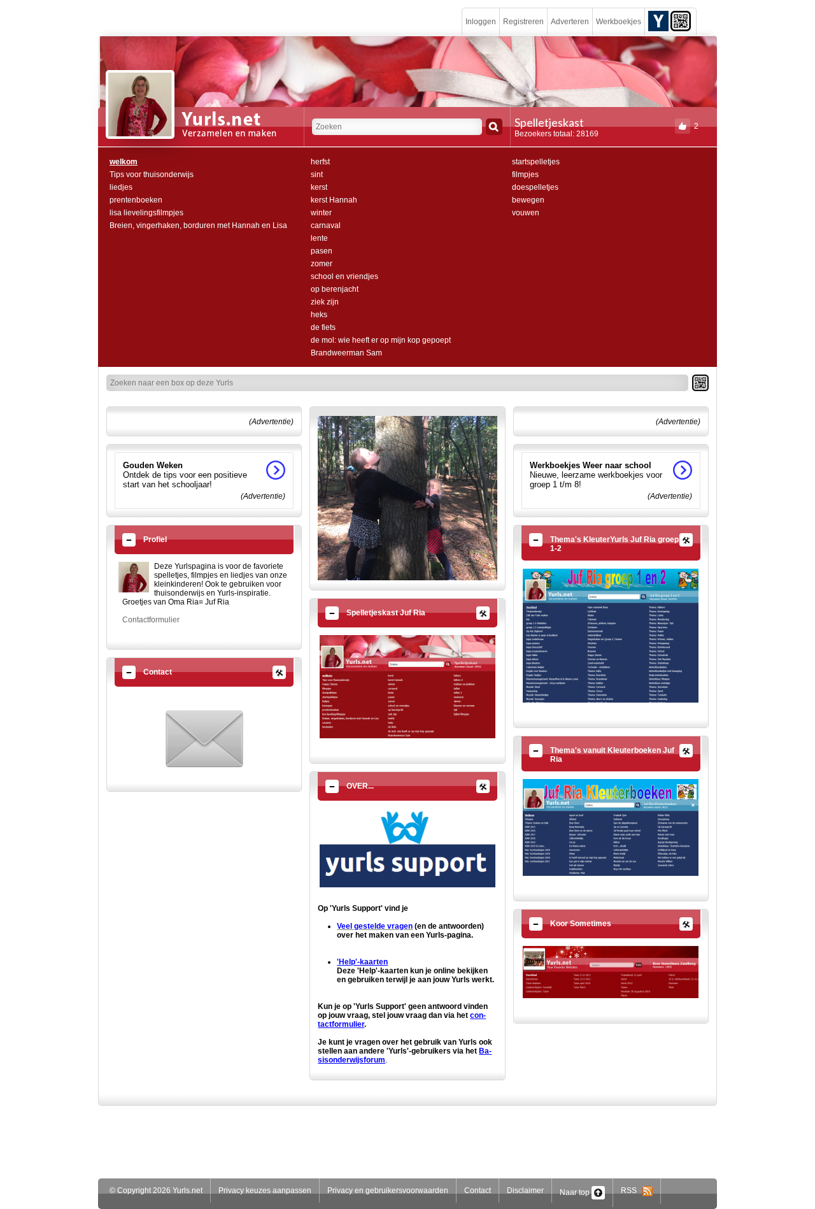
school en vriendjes (344, 276)
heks (319, 314)
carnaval (326, 225)
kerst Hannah (334, 200)
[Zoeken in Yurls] (494, 126)
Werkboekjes (618, 21)
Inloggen (480, 21)
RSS (631, 1190)
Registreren (523, 21)
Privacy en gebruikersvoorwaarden (387, 1190)
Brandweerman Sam (346, 352)
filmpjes (525, 174)
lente (319, 238)
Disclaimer (525, 1190)
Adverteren (570, 21)
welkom (124, 161)
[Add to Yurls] (658, 20)
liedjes (121, 187)
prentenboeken (136, 200)
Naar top (576, 1192)
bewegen (528, 200)
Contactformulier (151, 619)
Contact (477, 1190)
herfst (320, 161)
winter (321, 212)
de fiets (323, 327)
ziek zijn (325, 301)
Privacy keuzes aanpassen (264, 1190)
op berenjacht (334, 289)
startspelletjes (536, 161)
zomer (321, 263)
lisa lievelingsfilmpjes (146, 212)
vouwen (525, 212)
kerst (319, 187)
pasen (321, 251)
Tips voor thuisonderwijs (152, 174)
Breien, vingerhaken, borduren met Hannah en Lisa (198, 225)
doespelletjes (535, 187)
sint (317, 174)
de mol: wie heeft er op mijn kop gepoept (381, 340)
